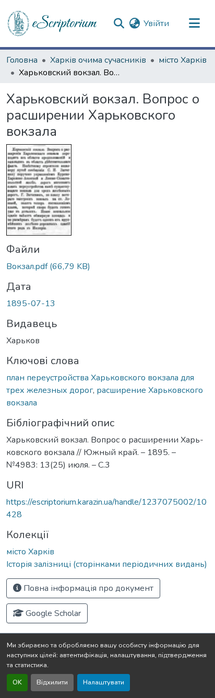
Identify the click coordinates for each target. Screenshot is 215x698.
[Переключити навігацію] (194, 23)
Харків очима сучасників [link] (98, 60)
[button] (52, 23)
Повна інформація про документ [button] (87, 588)
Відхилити (52, 682)
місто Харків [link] (183, 60)
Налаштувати (103, 682)
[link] (107, 266)
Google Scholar (52, 613)
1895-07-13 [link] (30, 303)
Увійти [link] (156, 23)
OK (17, 682)
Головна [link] (22, 60)
